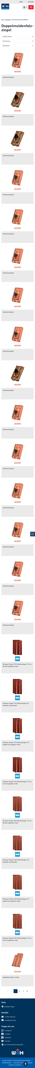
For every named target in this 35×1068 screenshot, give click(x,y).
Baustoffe (7, 19)
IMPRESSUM (6, 1063)
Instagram (8, 1030)
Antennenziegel (8, 77)
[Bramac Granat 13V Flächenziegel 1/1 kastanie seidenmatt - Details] (17, 842)
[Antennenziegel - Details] (17, 59)
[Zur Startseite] (5, 6)
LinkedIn (8, 1034)
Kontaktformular (10, 1020)
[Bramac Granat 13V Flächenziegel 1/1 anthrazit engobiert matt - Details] (17, 803)
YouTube (7, 1041)
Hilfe (21, 2)
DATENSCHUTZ (19, 1063)
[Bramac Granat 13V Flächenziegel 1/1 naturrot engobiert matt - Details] (17, 920)
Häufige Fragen (9, 1007)
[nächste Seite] (23, 991)
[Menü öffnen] (31, 7)
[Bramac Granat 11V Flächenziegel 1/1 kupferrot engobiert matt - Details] (17, 725)
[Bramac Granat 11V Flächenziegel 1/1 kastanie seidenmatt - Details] (17, 685)
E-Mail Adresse (10, 1017)
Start (2, 19)
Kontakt (31, 2)
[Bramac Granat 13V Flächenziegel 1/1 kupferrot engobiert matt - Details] (17, 881)
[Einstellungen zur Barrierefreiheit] (25, 1064)
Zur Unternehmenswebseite (13, 1045)
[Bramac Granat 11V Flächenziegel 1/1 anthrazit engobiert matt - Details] (17, 646)
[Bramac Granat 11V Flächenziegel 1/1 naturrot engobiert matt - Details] (17, 764)
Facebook (8, 1037)
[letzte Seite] (27, 991)
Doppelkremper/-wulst (11, 977)
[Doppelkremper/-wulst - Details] (17, 959)
